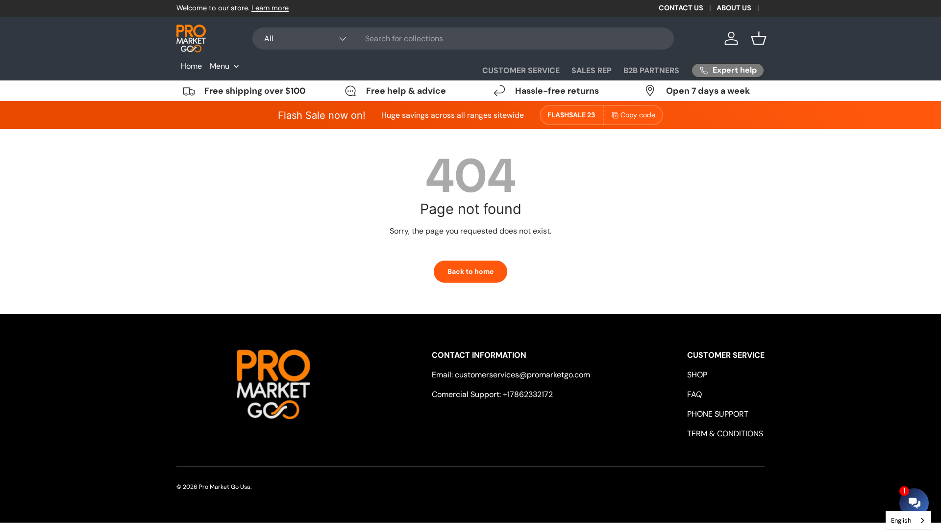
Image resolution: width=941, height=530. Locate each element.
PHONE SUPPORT (717, 414)
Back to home (470, 271)
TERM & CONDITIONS (725, 433)
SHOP (697, 375)
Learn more (270, 7)
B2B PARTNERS (651, 70)
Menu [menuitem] (219, 66)
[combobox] (463, 38)
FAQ (694, 394)
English (901, 520)
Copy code (637, 114)
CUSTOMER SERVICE (521, 70)
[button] (758, 38)
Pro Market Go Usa (224, 487)
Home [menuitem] (191, 66)
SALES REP (591, 70)
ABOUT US (734, 7)
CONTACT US (681, 7)
